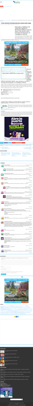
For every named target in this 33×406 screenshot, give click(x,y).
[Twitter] (18, 316)
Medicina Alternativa (18, 312)
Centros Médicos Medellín (13, 308)
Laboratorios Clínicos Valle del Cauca (6, 312)
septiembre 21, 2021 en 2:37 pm (28, 233)
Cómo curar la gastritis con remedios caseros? (12, 357)
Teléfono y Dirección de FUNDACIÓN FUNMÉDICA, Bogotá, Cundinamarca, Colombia (6, 147)
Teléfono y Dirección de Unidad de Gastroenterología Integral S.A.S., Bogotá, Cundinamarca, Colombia (14, 369)
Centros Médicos (8, 20)
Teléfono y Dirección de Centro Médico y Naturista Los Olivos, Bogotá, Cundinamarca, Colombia (15, 372)
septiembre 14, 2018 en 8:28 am (28, 191)
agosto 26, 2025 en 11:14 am (28, 186)
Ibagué (17, 309)
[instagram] (17, 404)
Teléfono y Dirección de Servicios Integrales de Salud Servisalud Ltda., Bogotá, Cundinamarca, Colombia (15, 377)
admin (2, 24)
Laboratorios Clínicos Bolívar (21, 310)
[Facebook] (16, 316)
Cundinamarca (9, 309)
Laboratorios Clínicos (22, 309)
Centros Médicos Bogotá (17, 307)
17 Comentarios (16, 24)
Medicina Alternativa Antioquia (26, 312)
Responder (30, 167)
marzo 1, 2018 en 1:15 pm (29, 182)
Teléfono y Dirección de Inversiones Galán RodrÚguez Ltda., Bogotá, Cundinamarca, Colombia (16, 154)
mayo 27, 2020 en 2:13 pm (29, 201)
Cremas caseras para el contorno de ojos (11, 363)
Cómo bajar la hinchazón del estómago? (11, 350)
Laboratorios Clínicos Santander (28, 311)
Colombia (3, 309)
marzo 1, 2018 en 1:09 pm (29, 177)
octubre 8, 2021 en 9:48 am (29, 237)
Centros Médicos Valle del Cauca (27, 308)
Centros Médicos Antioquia (8, 307)
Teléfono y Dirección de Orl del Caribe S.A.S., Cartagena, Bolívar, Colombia (11, 374)
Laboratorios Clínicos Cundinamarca (12, 311)
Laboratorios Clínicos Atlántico (6, 310)
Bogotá (11, 306)
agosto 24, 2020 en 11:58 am (28, 208)
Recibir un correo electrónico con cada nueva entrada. (9, 272)
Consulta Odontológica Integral (7, 6)
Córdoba (13, 309)
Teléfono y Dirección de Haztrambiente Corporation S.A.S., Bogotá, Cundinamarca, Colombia (27, 154)
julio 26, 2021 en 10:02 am (29, 221)
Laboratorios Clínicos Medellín (20, 311)
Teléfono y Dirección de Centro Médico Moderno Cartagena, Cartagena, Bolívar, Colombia (6, 153)
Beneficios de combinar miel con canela (11, 360)
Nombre (2, 266)
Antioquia (2, 306)
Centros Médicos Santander (20, 308)
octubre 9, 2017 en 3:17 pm (29, 173)
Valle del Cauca (23, 313)
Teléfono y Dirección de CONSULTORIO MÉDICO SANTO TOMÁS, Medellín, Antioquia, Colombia (27, 148)
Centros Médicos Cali (24, 307)
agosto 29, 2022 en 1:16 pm (29, 245)
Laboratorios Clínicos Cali (3, 311)
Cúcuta (15, 309)
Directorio (3, 20)
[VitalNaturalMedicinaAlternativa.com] (16, 2)
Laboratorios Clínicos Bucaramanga (28, 310)
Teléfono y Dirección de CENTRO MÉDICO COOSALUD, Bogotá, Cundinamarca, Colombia (14, 379)
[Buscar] (22, 277)
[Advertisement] (16, 13)
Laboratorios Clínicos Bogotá (14, 310)
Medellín (12, 312)
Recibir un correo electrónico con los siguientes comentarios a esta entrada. (12, 271)
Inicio (1, 20)
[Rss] (15, 316)
